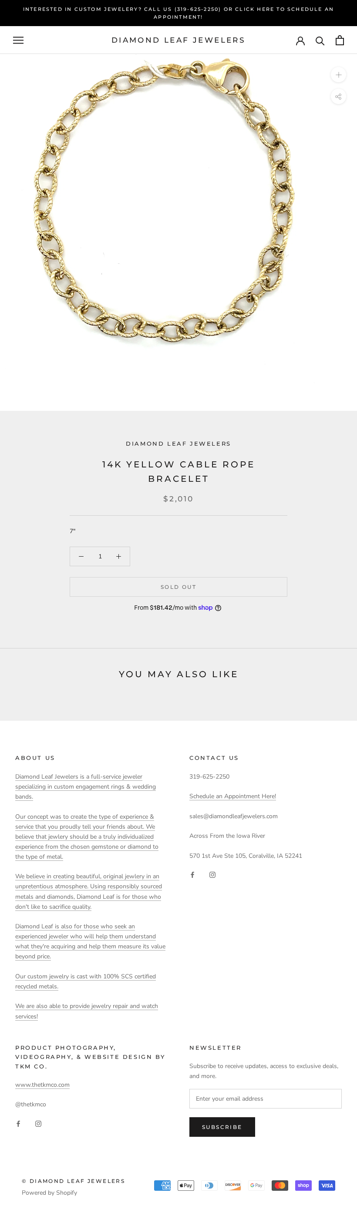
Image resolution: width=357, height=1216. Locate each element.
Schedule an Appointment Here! (232, 796)
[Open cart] (340, 40)
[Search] (320, 40)
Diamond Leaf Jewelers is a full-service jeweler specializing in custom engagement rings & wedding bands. (85, 787)
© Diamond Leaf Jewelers (73, 1181)
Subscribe (222, 1127)
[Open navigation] (18, 40)
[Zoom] (338, 74)
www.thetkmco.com (42, 1085)
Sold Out (178, 587)
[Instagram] (212, 875)
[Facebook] (192, 875)
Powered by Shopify (49, 1193)
